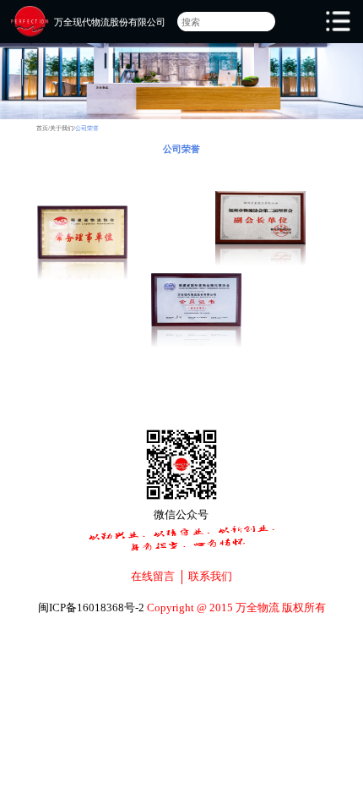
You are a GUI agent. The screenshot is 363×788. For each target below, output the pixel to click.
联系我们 (210, 576)
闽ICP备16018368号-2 (91, 607)
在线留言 (153, 576)
